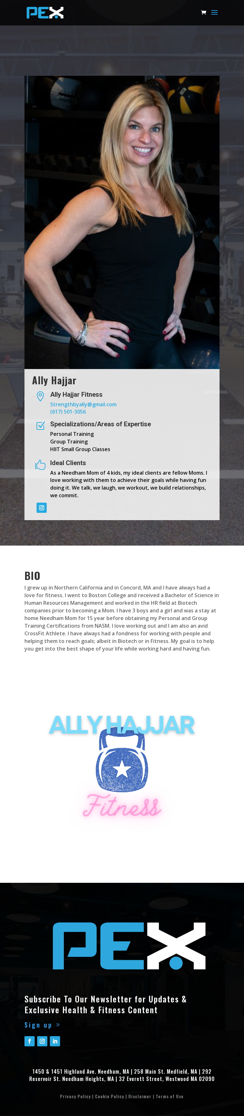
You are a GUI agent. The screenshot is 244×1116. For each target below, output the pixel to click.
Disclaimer (140, 1096)
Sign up (38, 1024)
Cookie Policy (109, 1096)
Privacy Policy (75, 1096)
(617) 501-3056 (68, 411)
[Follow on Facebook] (29, 1041)
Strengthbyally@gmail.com (83, 404)
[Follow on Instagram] (42, 508)
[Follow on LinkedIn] (55, 1041)
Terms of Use (170, 1096)
